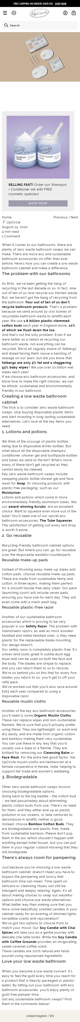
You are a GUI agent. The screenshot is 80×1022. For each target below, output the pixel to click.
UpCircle (14, 222)
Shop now (38, 203)
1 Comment (11, 236)
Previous (61, 217)
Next (74, 217)
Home (7, 217)
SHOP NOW (60, 3)
